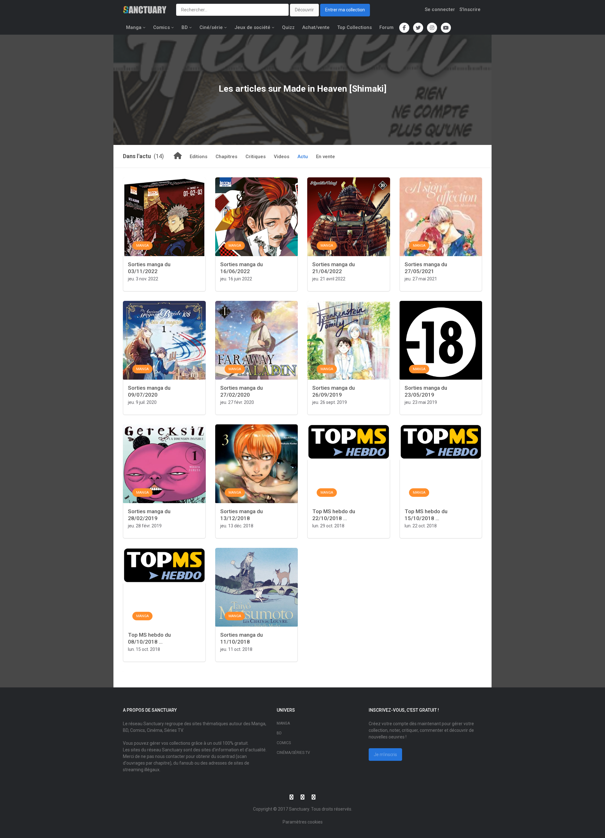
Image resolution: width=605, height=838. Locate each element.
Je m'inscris (385, 754)
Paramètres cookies (303, 821)
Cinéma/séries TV (293, 752)
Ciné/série (211, 27)
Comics (161, 27)
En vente (325, 156)
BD (185, 27)
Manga (133, 27)
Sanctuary (299, 809)
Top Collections (354, 27)
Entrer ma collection (345, 9)
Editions (198, 156)
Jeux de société (252, 27)
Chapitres (226, 156)
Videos (281, 156)
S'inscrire (470, 9)
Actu (302, 156)
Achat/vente (316, 27)
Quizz (288, 27)
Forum (386, 27)
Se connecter (440, 9)
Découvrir (304, 9)
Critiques (255, 156)
